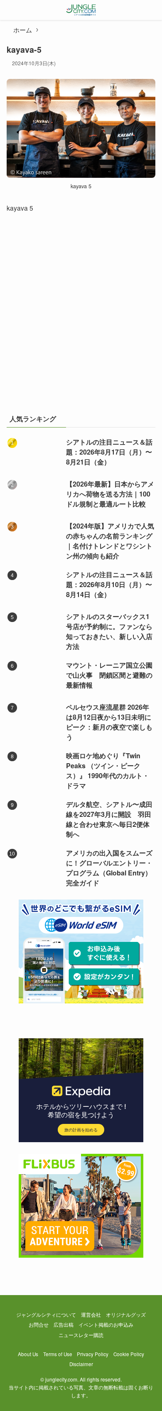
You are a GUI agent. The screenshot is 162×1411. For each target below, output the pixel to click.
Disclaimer (81, 1364)
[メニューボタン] (10, 10)
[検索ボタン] (152, 10)
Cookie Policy (128, 1354)
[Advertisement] (81, 318)
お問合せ (39, 1324)
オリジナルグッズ (126, 1314)
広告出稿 (64, 1324)
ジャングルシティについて (46, 1314)
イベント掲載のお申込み (106, 1324)
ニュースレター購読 (81, 1335)
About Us (28, 1354)
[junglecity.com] (81, 10)
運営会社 (91, 1314)
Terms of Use (57, 1354)
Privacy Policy (92, 1354)
